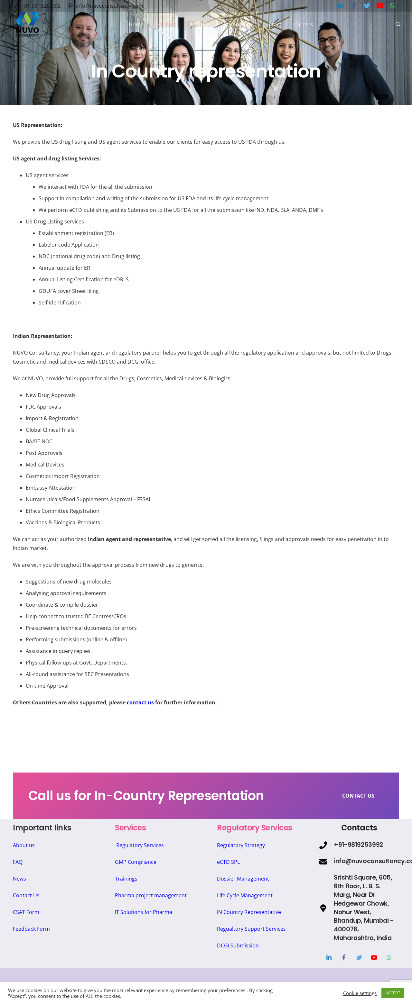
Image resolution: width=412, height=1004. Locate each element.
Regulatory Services (140, 845)
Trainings (126, 878)
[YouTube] (374, 957)
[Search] (398, 24)
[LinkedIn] (329, 957)
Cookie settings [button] (360, 993)
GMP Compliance (135, 861)
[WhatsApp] (389, 957)
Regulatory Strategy (241, 845)
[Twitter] (359, 957)
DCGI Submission (238, 945)
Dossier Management (243, 878)
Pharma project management (151, 895)
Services (130, 827)
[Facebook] (344, 957)
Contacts (359, 827)
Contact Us (26, 895)
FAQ (18, 861)
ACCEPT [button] (392, 993)
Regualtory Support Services (251, 928)
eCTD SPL (228, 861)
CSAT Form (26, 912)
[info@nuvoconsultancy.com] (326, 861)
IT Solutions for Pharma (143, 912)
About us (24, 845)
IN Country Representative (249, 912)
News (19, 878)
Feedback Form (31, 928)
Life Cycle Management (245, 895)
